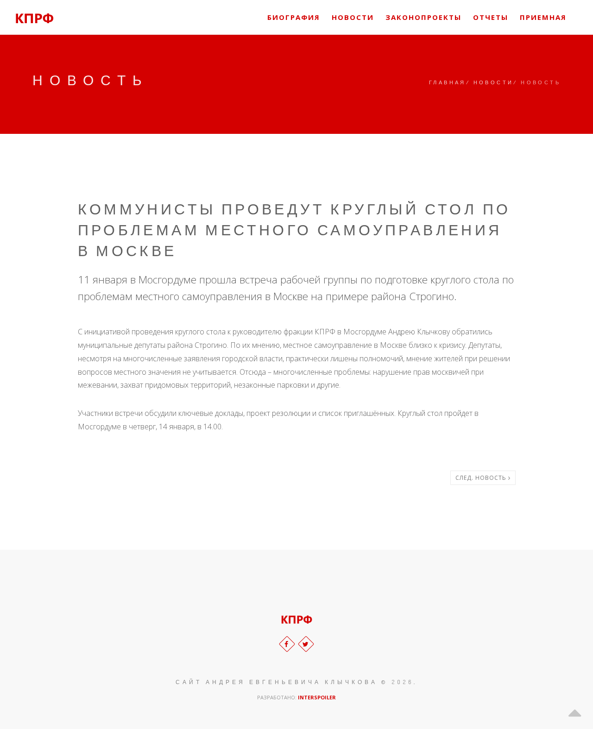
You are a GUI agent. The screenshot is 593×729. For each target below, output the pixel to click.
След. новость (481, 478)
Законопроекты (423, 17)
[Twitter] (306, 644)
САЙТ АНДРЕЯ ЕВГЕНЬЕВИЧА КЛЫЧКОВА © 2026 (295, 682)
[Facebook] (287, 644)
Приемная (543, 17)
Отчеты (490, 17)
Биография (293, 17)
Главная (447, 82)
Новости (353, 17)
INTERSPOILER (317, 697)
